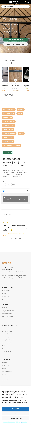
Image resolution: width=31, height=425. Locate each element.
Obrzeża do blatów (7, 334)
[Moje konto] (28, 2)
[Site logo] (14, 2)
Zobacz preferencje (15, 418)
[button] (28, 388)
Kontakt (4, 293)
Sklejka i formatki (7, 346)
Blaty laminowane (7, 331)
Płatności (4, 308)
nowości (20, 109)
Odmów (15, 413)
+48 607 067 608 (7, 267)
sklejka (21, 133)
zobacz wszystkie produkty (15, 44)
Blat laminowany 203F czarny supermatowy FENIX (15, 85)
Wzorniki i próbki (6, 352)
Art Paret (4, 374)
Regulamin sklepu (7, 314)
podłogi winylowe (8, 125)
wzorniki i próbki (8, 141)
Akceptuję (15, 408)
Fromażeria (5, 380)
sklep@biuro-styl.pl (8, 270)
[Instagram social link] (8, 184)
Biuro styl (4, 362)
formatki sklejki (8, 137)
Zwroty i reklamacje (7, 316)
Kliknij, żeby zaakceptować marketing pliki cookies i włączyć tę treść (15, 199)
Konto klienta (6, 290)
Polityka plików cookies (9, 422)
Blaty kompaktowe (7, 328)
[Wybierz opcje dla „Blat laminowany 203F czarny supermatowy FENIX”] (15, 80)
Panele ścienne (6, 343)
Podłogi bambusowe (8, 340)
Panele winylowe (7, 337)
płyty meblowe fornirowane (11, 145)
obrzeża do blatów (9, 121)
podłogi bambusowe (9, 133)
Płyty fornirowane (7, 349)
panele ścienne (7, 117)
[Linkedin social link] (13, 184)
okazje (20, 113)
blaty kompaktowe (8, 109)
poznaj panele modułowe (15, 39)
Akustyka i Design (7, 371)
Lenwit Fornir (5, 365)
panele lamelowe (8, 129)
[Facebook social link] (4, 184)
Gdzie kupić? (5, 296)
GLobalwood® (6, 377)
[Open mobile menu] (2, 2)
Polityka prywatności (21, 422)
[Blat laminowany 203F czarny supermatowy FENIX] (15, 74)
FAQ (3, 299)
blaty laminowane (8, 113)
